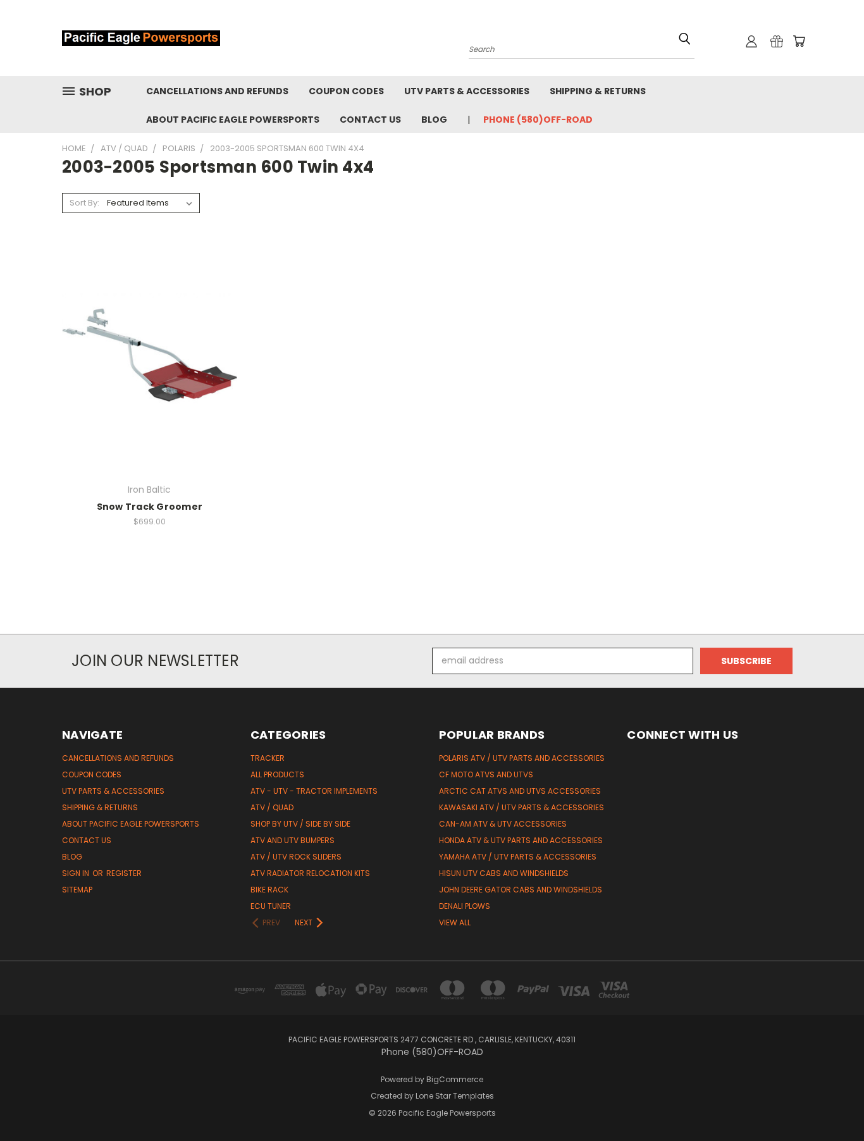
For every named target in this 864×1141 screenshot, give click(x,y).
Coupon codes (346, 91)
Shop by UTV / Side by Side (300, 823)
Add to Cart (149, 381)
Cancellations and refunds (217, 91)
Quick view (149, 333)
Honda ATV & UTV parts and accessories (521, 840)
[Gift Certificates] (776, 41)
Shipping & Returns (598, 91)
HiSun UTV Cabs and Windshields (504, 873)
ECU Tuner (270, 906)
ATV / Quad (271, 807)
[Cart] (799, 41)
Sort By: (84, 203)
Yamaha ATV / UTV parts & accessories (517, 856)
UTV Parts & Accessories (466, 91)
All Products (277, 774)
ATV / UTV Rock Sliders (296, 856)
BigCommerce (454, 1079)
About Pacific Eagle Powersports (232, 119)
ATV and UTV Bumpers (292, 840)
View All (455, 922)
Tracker (267, 758)
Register (124, 873)
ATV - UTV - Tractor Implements (314, 791)
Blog (434, 119)
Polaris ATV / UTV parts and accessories (522, 758)
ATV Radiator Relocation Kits (310, 873)
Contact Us (370, 119)
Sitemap (77, 889)
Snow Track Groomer (150, 506)
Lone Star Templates (455, 1095)
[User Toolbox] (751, 41)
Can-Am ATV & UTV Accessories (503, 823)
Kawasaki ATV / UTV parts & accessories (521, 807)
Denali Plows (464, 906)
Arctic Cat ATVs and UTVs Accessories (520, 791)
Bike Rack (269, 889)
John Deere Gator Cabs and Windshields (520, 889)
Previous (830, 1101)
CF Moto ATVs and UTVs (486, 774)
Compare (145, 357)
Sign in (76, 873)
